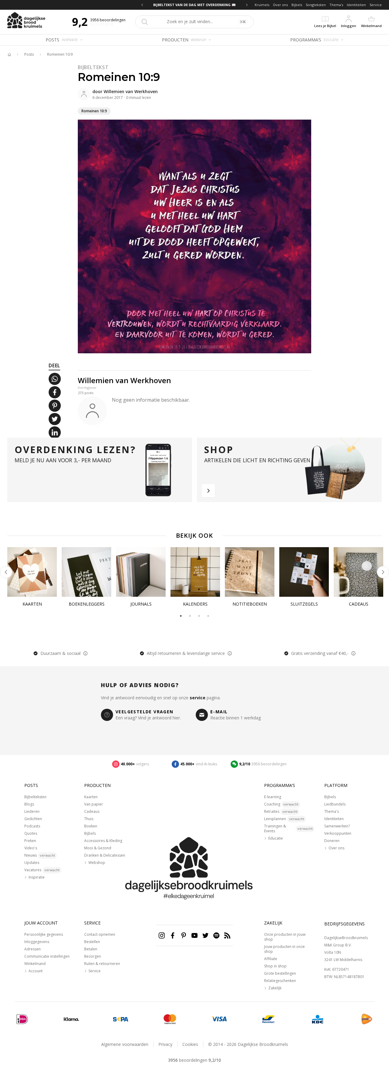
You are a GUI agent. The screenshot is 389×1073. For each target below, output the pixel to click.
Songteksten (316, 4)
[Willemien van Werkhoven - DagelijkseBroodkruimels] (84, 94)
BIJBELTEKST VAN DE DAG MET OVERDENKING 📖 (194, 4)
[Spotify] (216, 935)
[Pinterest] (184, 935)
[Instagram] (162, 935)
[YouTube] (194, 935)
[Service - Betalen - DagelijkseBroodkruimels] (22, 1019)
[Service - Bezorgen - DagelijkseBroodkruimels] (366, 1019)
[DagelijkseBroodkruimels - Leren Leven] (9, 54)
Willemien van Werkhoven (131, 91)
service (197, 698)
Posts (29, 54)
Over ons (280, 4)
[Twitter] (205, 935)
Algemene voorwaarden (124, 1044)
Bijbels (296, 4)
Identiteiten (356, 4)
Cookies (190, 1044)
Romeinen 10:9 (60, 54)
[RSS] (227, 935)
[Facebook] (173, 935)
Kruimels (262, 4)
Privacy (165, 1044)
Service (376, 4)
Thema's (336, 4)
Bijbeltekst (93, 67)
